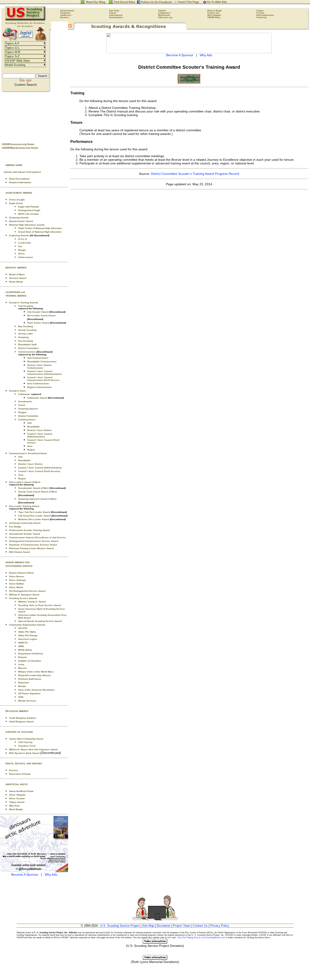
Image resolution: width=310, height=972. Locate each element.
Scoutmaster (25, 401)
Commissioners (27, 352)
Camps (259, 11)
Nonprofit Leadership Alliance (34, 675)
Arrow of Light (17, 199)
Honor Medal (16, 281)
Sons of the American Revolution (36, 690)
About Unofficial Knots (21, 791)
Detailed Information (20, 182)
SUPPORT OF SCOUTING (19, 732)
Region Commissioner (39, 387)
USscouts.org (165, 17)
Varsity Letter (25, 333)
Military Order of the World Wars (36, 671)
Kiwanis (22, 657)
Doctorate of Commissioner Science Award (33, 544)
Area (29, 446)
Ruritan (22, 686)
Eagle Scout (15, 203)
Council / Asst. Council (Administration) (40, 467)
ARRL (21, 646)
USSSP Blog (213, 17)
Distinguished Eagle (29, 210)
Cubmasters (164, 13)
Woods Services (27, 700)
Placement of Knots (20, 774)
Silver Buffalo (16, 583)
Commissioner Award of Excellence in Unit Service (37, 537)
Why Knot (14, 805)
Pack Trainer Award (38, 323)
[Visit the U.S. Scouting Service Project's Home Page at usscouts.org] (25, 20)
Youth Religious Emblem (22, 718)
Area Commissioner (38, 383)
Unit (29, 423)
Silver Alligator (17, 795)
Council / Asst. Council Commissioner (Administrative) (44, 372)
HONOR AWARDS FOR (17, 562)
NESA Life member (28, 214)
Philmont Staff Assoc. (30, 679)
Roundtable (33, 426)
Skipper (22, 412)
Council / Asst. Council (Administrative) (39, 435)
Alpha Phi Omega (27, 635)
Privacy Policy (219, 925)
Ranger (22, 250)
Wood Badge (16, 809)
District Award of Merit (21, 573)
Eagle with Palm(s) (28, 206)
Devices (13, 770)
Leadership (24, 242)
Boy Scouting (25, 326)
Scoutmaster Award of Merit (33, 488)
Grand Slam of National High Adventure (40, 232)
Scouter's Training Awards (23, 302)
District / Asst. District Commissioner (39, 366)
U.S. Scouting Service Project (120, 925)
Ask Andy (114, 11)
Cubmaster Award (37, 398)
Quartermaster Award (21, 221)
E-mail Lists (213, 13)
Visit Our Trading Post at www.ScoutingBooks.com (201, 937)
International (115, 15)
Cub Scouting (25, 306)
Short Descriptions (19, 179)
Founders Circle (27, 746)
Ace (20, 246)
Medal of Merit (17, 274)
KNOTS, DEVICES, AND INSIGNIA (23, 763)
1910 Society (25, 742)
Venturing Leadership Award (24, 523)
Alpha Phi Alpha (27, 632)
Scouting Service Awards (23, 598)
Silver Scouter (17, 798)
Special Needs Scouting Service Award (40, 621)
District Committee (28, 348)
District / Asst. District (39, 430)
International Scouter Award (24, 534)
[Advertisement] (34, 116)
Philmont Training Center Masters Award (31, 548)
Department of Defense (30, 653)
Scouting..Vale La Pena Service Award (39, 605)
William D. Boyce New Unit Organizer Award (33, 749)
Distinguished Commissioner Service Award (33, 541)
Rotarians (23, 682)
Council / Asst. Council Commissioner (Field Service (43, 378)
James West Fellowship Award (26, 739)
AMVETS (23, 642)
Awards (162, 11)
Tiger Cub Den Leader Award (34, 512)
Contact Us (200, 925)
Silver (21, 253)
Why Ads (51, 874)
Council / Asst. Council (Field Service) (39, 471)
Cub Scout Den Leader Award (34, 515)
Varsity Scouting (27, 330)
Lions (21, 664)
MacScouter (164, 15)
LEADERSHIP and (15, 292)
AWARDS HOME (13, 165)
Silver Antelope (17, 580)
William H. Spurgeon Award (24, 594)
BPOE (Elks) (25, 650)
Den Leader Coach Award (41, 315)
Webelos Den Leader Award (33, 519)
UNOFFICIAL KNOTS (16, 784)
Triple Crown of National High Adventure (40, 228)
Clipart (112, 13)
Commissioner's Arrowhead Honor (28, 453)
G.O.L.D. (22, 239)
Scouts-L (64, 17)
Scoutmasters (116, 17)
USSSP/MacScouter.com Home (20, 147)
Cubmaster (24, 394)
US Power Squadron (29, 693)
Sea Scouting (25, 341)
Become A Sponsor (24, 874)
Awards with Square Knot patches (22, 172)
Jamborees (65, 15)
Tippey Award (16, 802)
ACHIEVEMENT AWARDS (18, 193)
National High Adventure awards (27, 225)
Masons (22, 668)
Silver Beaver (16, 576)
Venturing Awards (19, 217)
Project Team (181, 925)
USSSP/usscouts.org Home (18, 144)
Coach (21, 405)
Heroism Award (17, 278)
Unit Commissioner (37, 358)
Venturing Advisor (28, 408)
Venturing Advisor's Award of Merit (37, 499)
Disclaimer (163, 925)
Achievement (25, 257)
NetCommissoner (265, 15)
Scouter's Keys (17, 391)
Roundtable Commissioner (42, 361)
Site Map (148, 925)
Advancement (67, 11)
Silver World (16, 587)
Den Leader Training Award (24, 506)
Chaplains (65, 13)
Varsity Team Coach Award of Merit (37, 491)
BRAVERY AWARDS (16, 267)
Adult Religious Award (21, 721)
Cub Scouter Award (38, 312)
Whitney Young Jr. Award (32, 601)
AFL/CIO (22, 628)
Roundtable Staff (27, 344)
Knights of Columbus (29, 661)
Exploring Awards (19, 235)
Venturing (261, 17)
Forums (260, 13)
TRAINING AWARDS (16, 296)
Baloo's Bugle (214, 11)
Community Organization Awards (27, 625)
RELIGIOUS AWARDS (16, 711)
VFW (20, 697)
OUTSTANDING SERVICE (19, 566)
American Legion (27, 639)
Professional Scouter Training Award (29, 530)
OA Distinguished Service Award (27, 591)
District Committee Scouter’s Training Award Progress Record (195, 173)
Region (31, 449)
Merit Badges (214, 15)
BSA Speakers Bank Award (24, 753)
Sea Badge (15, 526)
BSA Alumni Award (19, 552)
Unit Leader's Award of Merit (24, 482)
